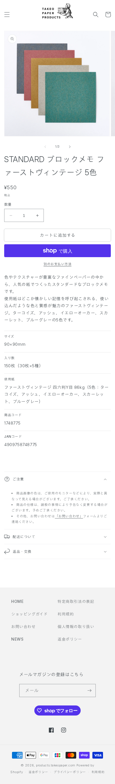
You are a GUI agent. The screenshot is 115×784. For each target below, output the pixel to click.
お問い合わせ (23, 626)
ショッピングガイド (29, 614)
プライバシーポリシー (70, 772)
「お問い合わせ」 (69, 516)
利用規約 (66, 614)
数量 (8, 204)
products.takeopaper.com (55, 765)
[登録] (89, 690)
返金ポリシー (70, 639)
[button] (7, 14)
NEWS (17, 639)
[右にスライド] (70, 147)
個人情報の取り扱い (76, 626)
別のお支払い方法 (57, 264)
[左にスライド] (45, 147)
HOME (17, 601)
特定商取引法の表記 (76, 601)
